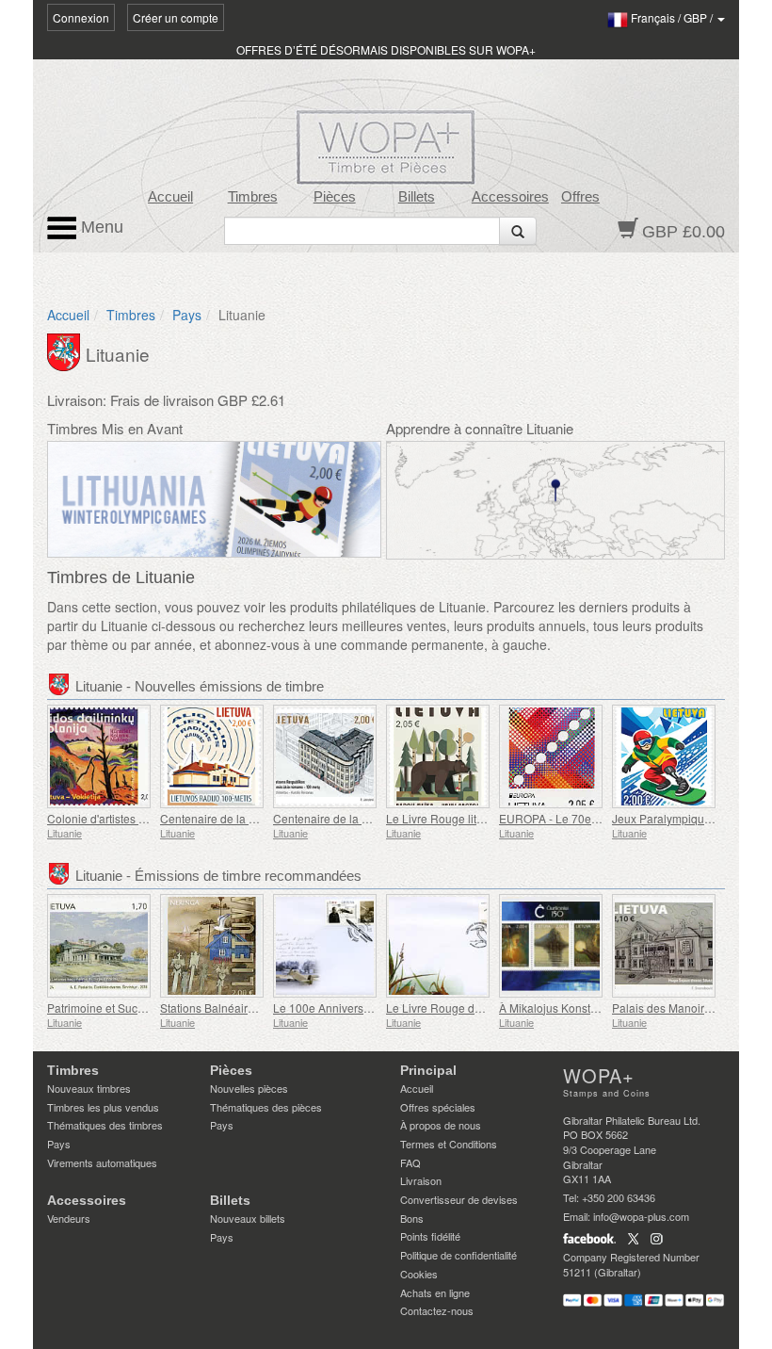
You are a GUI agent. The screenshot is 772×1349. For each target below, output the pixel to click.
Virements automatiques (102, 1162)
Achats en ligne (435, 1292)
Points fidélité (430, 1235)
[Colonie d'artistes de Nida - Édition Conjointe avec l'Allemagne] (99, 756)
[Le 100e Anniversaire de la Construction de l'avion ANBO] (325, 946)
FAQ (410, 1162)
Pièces (335, 196)
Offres (580, 196)
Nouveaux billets (247, 1218)
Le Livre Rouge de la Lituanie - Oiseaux (487, 1008)
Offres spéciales (437, 1106)
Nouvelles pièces (249, 1088)
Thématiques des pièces (266, 1106)
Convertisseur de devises (459, 1199)
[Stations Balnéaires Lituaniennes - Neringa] (212, 946)
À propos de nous (440, 1124)
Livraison (421, 1180)
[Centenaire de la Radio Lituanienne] (212, 756)
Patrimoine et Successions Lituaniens (143, 1008)
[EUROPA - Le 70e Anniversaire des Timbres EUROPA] (551, 756)
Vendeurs (68, 1218)
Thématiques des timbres (105, 1124)
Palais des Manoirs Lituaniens (689, 1008)
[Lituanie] (66, 350)
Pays (186, 314)
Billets (416, 196)
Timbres (253, 196)
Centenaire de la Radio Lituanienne (252, 818)
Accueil (170, 196)
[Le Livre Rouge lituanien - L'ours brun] (438, 756)
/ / (673, 17)
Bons (412, 1218)
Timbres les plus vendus (103, 1106)
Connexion (81, 17)
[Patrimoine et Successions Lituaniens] (99, 946)
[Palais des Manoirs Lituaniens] (664, 946)
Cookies (419, 1273)
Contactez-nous (437, 1310)
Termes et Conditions (448, 1143)
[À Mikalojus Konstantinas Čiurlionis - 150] (551, 946)
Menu (99, 227)
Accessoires (510, 196)
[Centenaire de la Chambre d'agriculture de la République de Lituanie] (325, 756)
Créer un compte (175, 17)
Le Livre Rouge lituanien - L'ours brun (482, 818)
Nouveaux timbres (89, 1088)
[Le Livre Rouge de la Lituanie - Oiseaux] (438, 946)
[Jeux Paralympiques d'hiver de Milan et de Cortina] (664, 756)
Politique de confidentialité (458, 1254)
